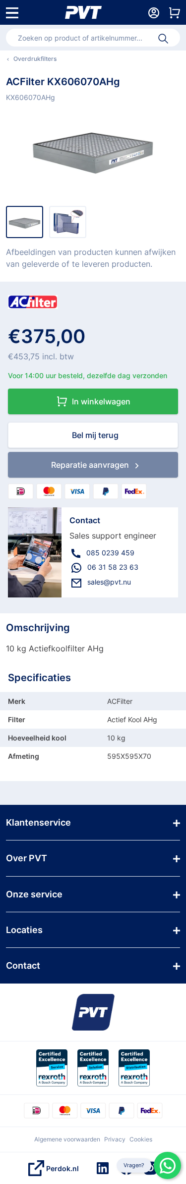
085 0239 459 (110, 552)
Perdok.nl (62, 1168)
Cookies (140, 1139)
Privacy (114, 1139)
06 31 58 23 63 (112, 567)
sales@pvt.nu (109, 582)
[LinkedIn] (103, 1168)
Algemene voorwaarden (67, 1139)
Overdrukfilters (35, 58)
